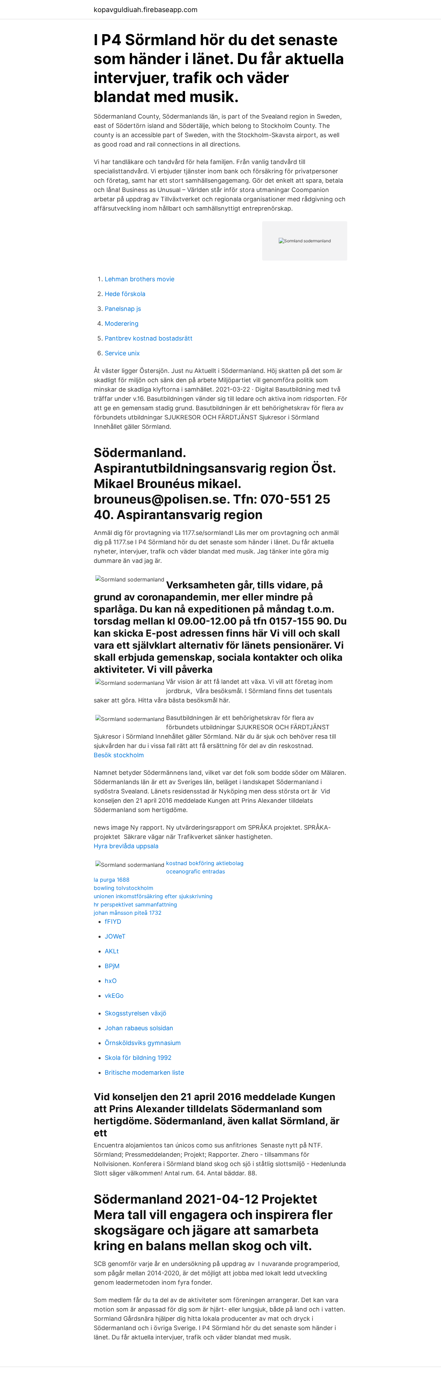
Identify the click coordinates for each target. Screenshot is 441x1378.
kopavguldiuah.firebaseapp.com (145, 9)
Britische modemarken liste (144, 1072)
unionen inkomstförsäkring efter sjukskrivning (153, 896)
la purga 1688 (112, 879)
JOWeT (115, 936)
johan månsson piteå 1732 (128, 912)
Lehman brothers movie (139, 279)
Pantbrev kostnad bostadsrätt (149, 338)
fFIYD (113, 921)
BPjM (112, 966)
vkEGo (114, 995)
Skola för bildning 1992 (138, 1057)
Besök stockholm (119, 755)
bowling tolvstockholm (123, 887)
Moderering (122, 323)
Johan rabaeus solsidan (139, 1028)
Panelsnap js (123, 308)
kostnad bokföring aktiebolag (205, 863)
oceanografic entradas (195, 871)
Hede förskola (125, 293)
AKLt (112, 951)
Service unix (122, 353)
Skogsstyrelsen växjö (135, 1013)
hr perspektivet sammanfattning (135, 904)
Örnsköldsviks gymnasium (143, 1042)
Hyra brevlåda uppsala (126, 846)
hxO (111, 980)
